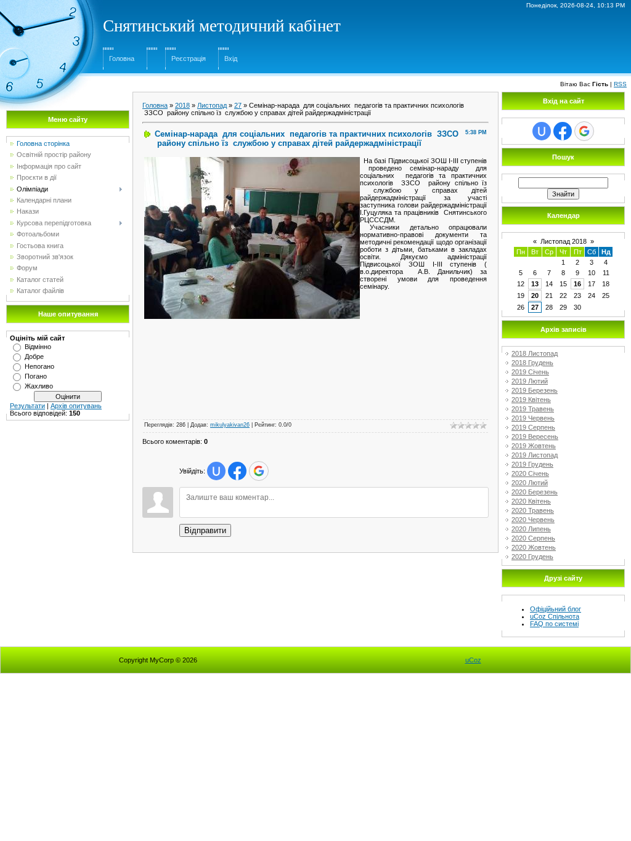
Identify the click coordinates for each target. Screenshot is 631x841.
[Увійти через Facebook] (237, 471)
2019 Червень (533, 418)
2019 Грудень (532, 464)
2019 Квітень (531, 399)
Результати (27, 405)
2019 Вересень (534, 436)
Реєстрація (188, 58)
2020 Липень (531, 529)
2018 (182, 105)
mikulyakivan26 (230, 425)
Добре (34, 356)
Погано (36, 376)
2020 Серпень (533, 538)
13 (535, 284)
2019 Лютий (529, 381)
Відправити (205, 530)
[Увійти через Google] (259, 471)
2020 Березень (534, 492)
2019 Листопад (534, 455)
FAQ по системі (554, 623)
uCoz (473, 660)
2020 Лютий (529, 482)
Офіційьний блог (555, 609)
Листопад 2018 (563, 241)
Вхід (230, 58)
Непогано (39, 366)
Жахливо (39, 386)
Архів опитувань (76, 405)
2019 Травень (532, 408)
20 (535, 295)
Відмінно (38, 346)
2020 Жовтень (533, 547)
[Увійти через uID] (216, 471)
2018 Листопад (534, 353)
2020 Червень (533, 519)
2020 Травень (532, 510)
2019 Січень (530, 372)
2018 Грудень (532, 362)
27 (238, 105)
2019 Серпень (533, 427)
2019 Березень (534, 390)
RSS (620, 84)
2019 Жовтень (533, 445)
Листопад (212, 105)
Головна (121, 58)
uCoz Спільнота (554, 616)
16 (577, 284)
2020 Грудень (532, 556)
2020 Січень (530, 473)
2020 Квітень (531, 501)
